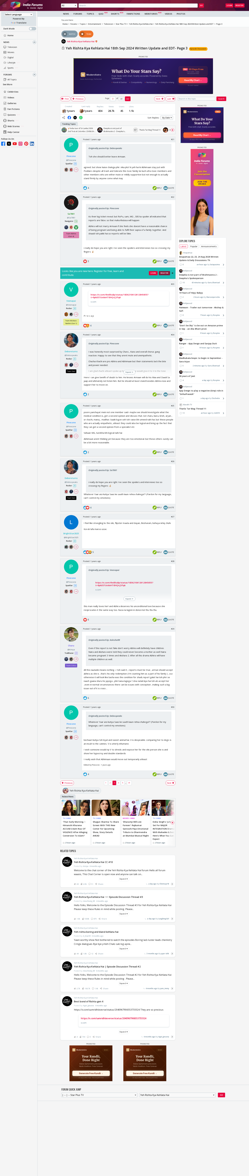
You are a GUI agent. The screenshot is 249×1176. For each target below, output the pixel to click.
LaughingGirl (163, 918)
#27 (172, 516)
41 (129, 783)
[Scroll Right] (172, 130)
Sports (10, 67)
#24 (172, 334)
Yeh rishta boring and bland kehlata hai (96, 931)
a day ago (152, 884)
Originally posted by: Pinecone (103, 208)
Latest (183, 246)
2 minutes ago (199, 366)
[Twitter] (9, 144)
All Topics (12, 79)
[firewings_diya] (82, 111)
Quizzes (11, 114)
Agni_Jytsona (163, 1036)
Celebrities (12, 91)
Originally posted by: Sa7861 (102, 470)
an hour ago (202, 264)
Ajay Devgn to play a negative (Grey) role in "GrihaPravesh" (201, 392)
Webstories (151, 13)
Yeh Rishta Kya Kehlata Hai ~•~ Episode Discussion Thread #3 (108, 897)
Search (221, 98)
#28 (172, 561)
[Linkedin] (32, 144)
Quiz (101, 13)
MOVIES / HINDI (129, 818)
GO (201, 5)
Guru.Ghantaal (214, 282)
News (6, 42)
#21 (172, 139)
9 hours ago (205, 333)
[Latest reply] (172, 884)
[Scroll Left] (63, 130)
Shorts (10, 120)
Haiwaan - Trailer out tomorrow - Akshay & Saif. (201, 309)
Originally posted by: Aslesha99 (104, 639)
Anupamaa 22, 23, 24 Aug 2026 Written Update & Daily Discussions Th (199, 259)
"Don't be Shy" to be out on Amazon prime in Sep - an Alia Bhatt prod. (201, 327)
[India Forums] (26, 5)
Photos (181, 13)
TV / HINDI (67, 818)
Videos (10, 97)
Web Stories (13, 126)
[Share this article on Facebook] (69, 118)
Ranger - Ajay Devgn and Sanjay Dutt (198, 343)
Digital (10, 57)
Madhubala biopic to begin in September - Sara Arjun (200, 360)
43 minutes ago (198, 282)
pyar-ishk (165, 953)
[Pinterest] (26, 144)
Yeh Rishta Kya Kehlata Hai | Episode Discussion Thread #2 (107, 966)
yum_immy (164, 988)
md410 (217, 413)
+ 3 (76, 365)
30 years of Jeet (187, 376)
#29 (172, 628)
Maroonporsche (213, 297)
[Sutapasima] (64, 111)
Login (229, 5)
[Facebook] (3, 144)
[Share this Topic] (64, 118)
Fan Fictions (13, 109)
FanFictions (133, 13)
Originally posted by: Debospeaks (105, 148)
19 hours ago (204, 348)
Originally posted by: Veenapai (103, 570)
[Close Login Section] (172, 273)
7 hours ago (205, 315)
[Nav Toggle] (4, 5)
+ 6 (76, 547)
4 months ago (151, 988)
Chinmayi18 (164, 884)
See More (7, 84)
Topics (90, 13)
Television (12, 47)
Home (10, 35)
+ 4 (76, 170)
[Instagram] (20, 144)
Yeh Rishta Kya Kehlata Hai (81, 41)
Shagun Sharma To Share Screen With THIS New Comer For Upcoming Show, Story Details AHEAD (106, 828)
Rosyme (216, 315)
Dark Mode (9, 28)
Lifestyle (11, 62)
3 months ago (152, 953)
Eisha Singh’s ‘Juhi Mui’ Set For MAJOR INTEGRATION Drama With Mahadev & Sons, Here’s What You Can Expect (164, 830)
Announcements (209, 246)
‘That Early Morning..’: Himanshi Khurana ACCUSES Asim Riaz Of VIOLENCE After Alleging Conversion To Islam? (75, 828)
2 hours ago (198, 297)
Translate (21, 22)
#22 (172, 197)
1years (70, 111)
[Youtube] (15, 144)
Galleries (11, 103)
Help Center (13, 132)
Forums (7, 74)
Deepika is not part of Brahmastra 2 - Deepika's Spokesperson (198, 277)
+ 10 (75, 314)
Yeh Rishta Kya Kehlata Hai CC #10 (93, 862)
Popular (194, 246)
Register (239, 5)
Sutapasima (215, 264)
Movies (10, 52)
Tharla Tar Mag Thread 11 (192, 408)
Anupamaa (187, 253)
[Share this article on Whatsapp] (81, 118)
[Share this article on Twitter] (75, 118)
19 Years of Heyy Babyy (191, 293)
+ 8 (76, 659)
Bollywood (187, 271)
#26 (172, 461)
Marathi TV (187, 404)
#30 (172, 707)
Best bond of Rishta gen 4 (88, 1001)
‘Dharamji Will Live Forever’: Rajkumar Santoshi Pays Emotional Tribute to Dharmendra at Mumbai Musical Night (136, 828)
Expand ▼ (124, 879)
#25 (172, 405)
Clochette (216, 398)
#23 (172, 284)
